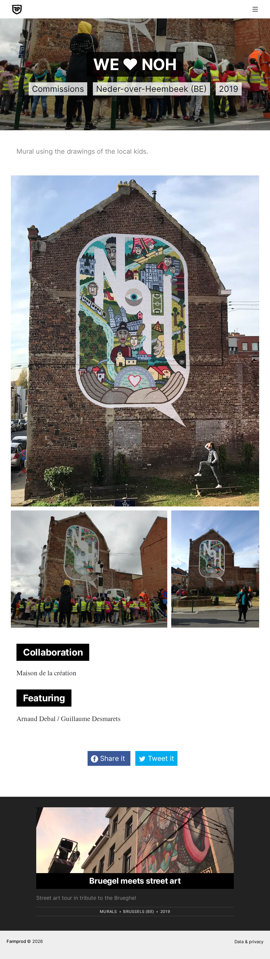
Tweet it (160, 758)
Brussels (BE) (138, 911)
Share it (112, 758)
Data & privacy (248, 941)
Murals (108, 911)
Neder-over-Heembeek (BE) (151, 89)
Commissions (58, 89)
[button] (255, 9)
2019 (228, 89)
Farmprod (16, 941)
